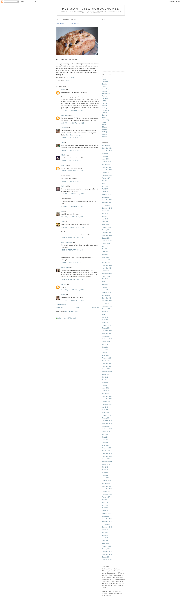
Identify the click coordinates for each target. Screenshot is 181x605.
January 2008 (106, 483)
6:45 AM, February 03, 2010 (72, 150)
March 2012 (105, 355)
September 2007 (107, 494)
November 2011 (106, 366)
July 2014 (105, 279)
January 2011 (106, 393)
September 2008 (107, 461)
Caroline (63, 186)
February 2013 (106, 325)
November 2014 (107, 268)
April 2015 (105, 254)
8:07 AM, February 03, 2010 (72, 171)
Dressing (104, 91)
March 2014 (105, 290)
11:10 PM (71, 77)
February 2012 (106, 358)
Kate (62, 142)
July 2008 (105, 467)
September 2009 (107, 429)
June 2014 (105, 281)
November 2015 (107, 235)
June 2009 (105, 437)
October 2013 (106, 303)
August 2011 (106, 374)
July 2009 (105, 434)
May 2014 (105, 284)
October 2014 (106, 271)
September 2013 (107, 306)
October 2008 (106, 459)
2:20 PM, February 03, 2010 (72, 237)
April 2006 (105, 540)
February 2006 (106, 546)
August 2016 (106, 211)
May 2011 (105, 382)
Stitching (104, 127)
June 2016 (105, 216)
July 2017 (105, 181)
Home (78, 307)
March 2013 (105, 322)
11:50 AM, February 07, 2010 (72, 290)
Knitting (104, 108)
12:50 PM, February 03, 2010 (72, 227)
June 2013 (105, 314)
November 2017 (107, 170)
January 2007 (106, 516)
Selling (104, 122)
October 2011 (106, 369)
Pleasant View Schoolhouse (90, 8)
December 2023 (107, 148)
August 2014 (106, 276)
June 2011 (105, 380)
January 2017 (106, 197)
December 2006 (107, 519)
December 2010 (107, 396)
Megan (63, 89)
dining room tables (66, 242)
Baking (67, 80)
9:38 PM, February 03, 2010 (72, 250)
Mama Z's (64, 165)
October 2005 (106, 557)
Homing (104, 103)
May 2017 (105, 186)
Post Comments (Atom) (71, 311)
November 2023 (107, 151)
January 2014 (106, 295)
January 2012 (106, 361)
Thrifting (104, 132)
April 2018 (105, 156)
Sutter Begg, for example (73, 135)
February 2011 (106, 391)
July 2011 (105, 377)
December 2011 (106, 363)
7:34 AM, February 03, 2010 (72, 160)
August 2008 (106, 464)
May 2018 (105, 153)
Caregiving (105, 81)
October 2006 (106, 524)
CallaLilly (63, 155)
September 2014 (107, 273)
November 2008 (107, 456)
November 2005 (107, 554)
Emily (62, 221)
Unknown (63, 284)
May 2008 (105, 472)
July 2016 (105, 213)
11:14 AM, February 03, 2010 (72, 217)
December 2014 (107, 265)
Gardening (105, 98)
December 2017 (107, 167)
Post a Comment (61, 305)
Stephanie (64, 128)
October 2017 (106, 172)
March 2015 (105, 257)
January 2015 (106, 262)
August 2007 (106, 497)
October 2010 (106, 401)
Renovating (105, 120)
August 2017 (106, 178)
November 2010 (107, 399)
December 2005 (107, 551)
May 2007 (105, 505)
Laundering (105, 110)
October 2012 (106, 336)
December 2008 (107, 453)
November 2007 (107, 489)
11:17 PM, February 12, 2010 (72, 300)
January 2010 (106, 418)
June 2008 (105, 470)
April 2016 (105, 221)
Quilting (104, 115)
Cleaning (104, 84)
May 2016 (105, 219)
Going (104, 100)
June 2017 (105, 183)
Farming (104, 96)
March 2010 (105, 412)
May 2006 (105, 538)
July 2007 (105, 500)
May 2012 (105, 350)
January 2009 (106, 450)
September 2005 (107, 560)
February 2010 (106, 415)
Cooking (104, 86)
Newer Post (59, 307)
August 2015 (106, 243)
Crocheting (105, 89)
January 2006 (106, 549)
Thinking (104, 129)
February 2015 (106, 260)
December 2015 (107, 232)
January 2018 (106, 164)
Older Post (95, 307)
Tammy (63, 294)
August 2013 (106, 309)
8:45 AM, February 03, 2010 (72, 181)
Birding (104, 79)
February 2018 (106, 162)
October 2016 (106, 205)
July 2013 (105, 311)
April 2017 (105, 189)
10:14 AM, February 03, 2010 (72, 194)
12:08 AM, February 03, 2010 (72, 123)
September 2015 (107, 241)
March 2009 (105, 445)
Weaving (104, 134)
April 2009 (105, 442)
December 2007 (107, 486)
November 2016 (107, 202)
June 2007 (105, 502)
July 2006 (105, 532)
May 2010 (105, 407)
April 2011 (105, 385)
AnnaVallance (65, 115)
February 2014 (106, 292)
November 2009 (107, 423)
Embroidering (106, 93)
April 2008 (105, 475)
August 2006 (106, 530)
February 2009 (106, 448)
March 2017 (105, 192)
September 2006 (107, 527)
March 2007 (105, 510)
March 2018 (105, 159)
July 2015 (105, 246)
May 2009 (105, 440)
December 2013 (107, 298)
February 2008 (106, 480)
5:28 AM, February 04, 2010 (72, 262)
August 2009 (106, 431)
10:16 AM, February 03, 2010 (72, 206)
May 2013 (105, 317)
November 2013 (107, 301)
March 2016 (105, 224)
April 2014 (105, 287)
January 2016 (106, 230)
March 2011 (105, 388)
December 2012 (107, 331)
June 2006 (105, 535)
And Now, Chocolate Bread (67, 23)
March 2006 (105, 543)
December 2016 (107, 200)
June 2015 (105, 249)
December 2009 (107, 421)
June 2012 (105, 347)
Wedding (104, 136)
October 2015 (106, 238)
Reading (104, 117)
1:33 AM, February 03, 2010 (72, 138)
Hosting (104, 105)
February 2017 (106, 194)
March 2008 (105, 478)
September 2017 (107, 175)
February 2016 (106, 227)
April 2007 (105, 508)
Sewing (104, 124)
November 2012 (107, 333)
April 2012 (105, 352)
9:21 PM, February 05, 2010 (72, 279)
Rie (62, 211)
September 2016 (107, 208)
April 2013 (105, 320)
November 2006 (107, 521)
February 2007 (106, 513)
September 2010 (107, 404)
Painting (104, 112)
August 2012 (106, 341)
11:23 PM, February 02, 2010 (72, 110)
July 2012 (105, 344)
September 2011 (107, 371)
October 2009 (106, 426)
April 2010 (105, 410)
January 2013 (106, 328)
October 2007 (106, 491)
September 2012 (107, 339)
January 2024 (106, 145)
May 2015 (105, 251)
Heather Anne (65, 267)
